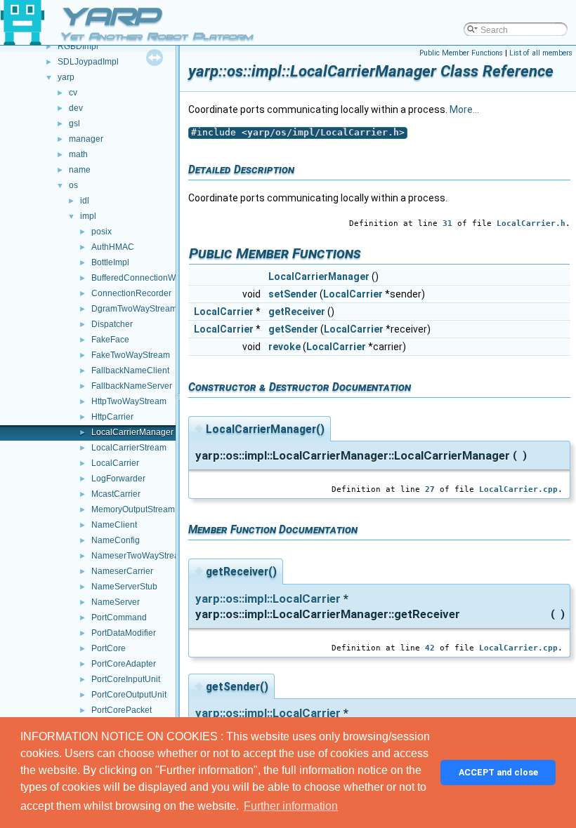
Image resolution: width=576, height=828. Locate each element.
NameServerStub (124, 587)
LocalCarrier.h (531, 223)
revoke (284, 346)
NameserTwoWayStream (138, 556)
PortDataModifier (123, 633)
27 (430, 489)
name (80, 170)
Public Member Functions (461, 53)
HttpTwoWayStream (128, 401)
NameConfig (115, 540)
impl (88, 216)
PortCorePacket (121, 710)
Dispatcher (112, 324)
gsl (74, 123)
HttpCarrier (112, 417)
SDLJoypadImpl (88, 62)
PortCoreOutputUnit (128, 695)
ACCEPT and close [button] (498, 772)
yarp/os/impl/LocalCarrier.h (323, 132)
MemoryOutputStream (133, 509)
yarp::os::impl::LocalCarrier (268, 599)
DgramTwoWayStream (134, 309)
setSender (293, 294)
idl (84, 201)
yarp (66, 77)
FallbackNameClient (130, 370)
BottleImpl (110, 262)
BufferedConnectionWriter (140, 278)
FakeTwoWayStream (130, 355)
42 (430, 647)
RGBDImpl (78, 46)
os (73, 185)
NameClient (114, 525)
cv (73, 93)
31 (447, 223)
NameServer (115, 602)
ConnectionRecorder (131, 293)
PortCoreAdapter (123, 664)
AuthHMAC (112, 247)
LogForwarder (118, 478)
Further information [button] (291, 806)
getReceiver (296, 311)
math (78, 154)
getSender (293, 329)
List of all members (540, 53)
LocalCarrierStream (128, 448)
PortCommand (119, 617)
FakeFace (110, 340)
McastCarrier (115, 494)
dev (76, 108)
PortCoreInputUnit (125, 679)
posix (101, 231)
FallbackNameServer (131, 386)
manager (86, 139)
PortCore (108, 648)
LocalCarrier (115, 463)
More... (464, 109)
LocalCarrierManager (132, 432)
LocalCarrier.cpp (518, 489)
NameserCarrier (122, 571)
